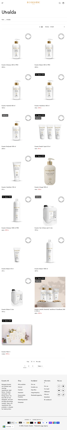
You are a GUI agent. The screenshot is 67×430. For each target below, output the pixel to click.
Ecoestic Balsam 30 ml (7, 269)
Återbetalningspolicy (36, 395)
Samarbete (47, 397)
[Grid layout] (42, 27)
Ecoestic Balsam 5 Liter (8, 309)
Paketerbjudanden (23, 400)
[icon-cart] (63, 3)
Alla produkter (22, 384)
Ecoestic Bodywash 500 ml (9, 146)
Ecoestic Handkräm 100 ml (9, 187)
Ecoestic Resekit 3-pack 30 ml (42, 146)
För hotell (46, 389)
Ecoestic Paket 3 (6, 352)
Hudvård (20, 390)
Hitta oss (46, 394)
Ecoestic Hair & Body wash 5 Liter (44, 228)
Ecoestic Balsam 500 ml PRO (42, 65)
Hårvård (20, 387)
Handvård (20, 392)
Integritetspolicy (35, 392)
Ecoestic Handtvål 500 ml (8, 106)
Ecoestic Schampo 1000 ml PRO (10, 228)
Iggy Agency (44, 426)
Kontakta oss (34, 387)
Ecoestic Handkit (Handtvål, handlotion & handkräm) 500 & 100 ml (50, 310)
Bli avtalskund (47, 400)
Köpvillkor (33, 390)
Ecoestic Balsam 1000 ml (41, 269)
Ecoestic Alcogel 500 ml (41, 187)
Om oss (33, 384)
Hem (3, 20)
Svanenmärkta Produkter (21, 396)
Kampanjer (21, 402)
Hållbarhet (47, 392)
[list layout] (40, 27)
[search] (59, 3)
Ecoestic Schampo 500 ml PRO (10, 65)
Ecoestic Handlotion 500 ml (42, 106)
